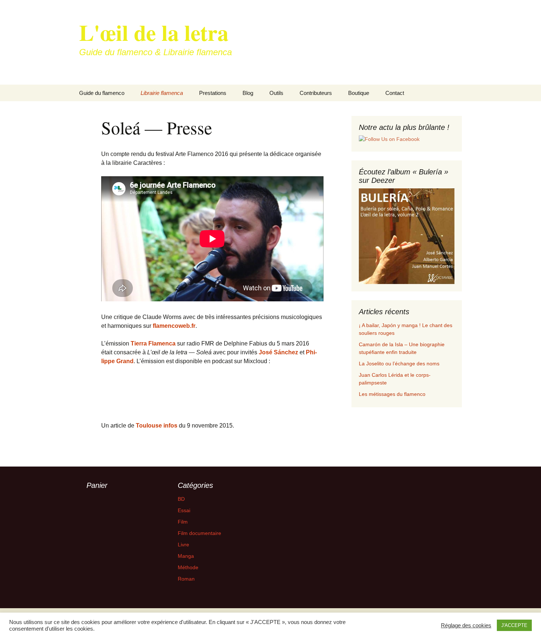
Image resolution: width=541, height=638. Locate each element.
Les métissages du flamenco (392, 394)
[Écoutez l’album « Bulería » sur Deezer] (407, 236)
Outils (276, 93)
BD (181, 499)
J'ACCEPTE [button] (514, 625)
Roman (186, 579)
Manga (186, 556)
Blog (248, 93)
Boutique (358, 93)
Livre (183, 544)
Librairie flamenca (162, 93)
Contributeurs (316, 93)
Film (183, 522)
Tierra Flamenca (153, 343)
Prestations (212, 93)
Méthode (188, 567)
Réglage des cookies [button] (466, 625)
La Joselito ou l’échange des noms (399, 363)
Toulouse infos (157, 425)
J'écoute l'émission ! (132, 387)
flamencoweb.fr (174, 326)
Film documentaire (199, 533)
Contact (394, 93)
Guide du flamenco (101, 93)
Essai (184, 510)
